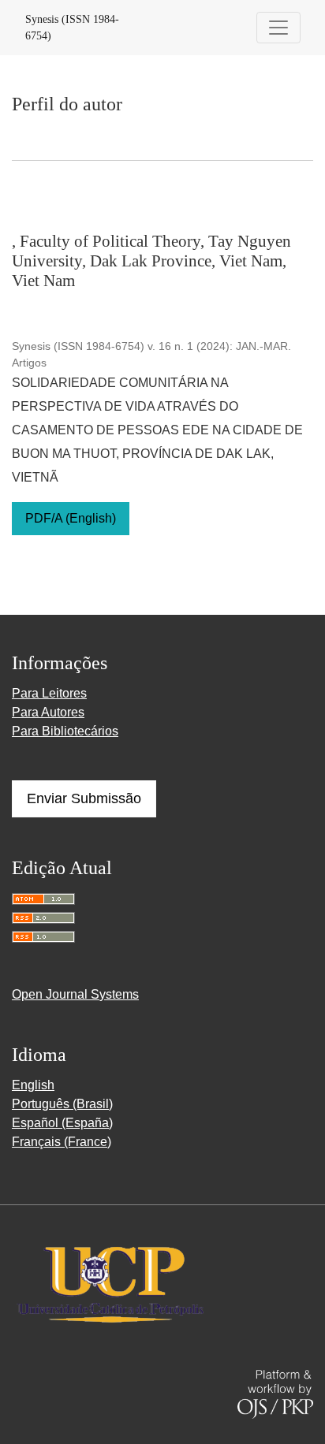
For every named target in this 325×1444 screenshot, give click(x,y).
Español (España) (62, 1123)
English (33, 1085)
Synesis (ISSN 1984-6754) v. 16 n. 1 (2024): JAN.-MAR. (151, 346)
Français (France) (61, 1141)
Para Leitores (49, 693)
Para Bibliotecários (65, 731)
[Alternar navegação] (278, 27)
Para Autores (48, 712)
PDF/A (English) (70, 518)
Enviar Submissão (84, 798)
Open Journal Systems (75, 994)
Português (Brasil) (62, 1104)
